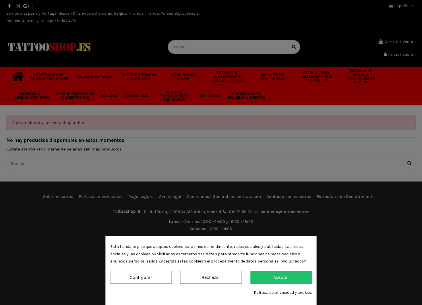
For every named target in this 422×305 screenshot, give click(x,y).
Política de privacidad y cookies (283, 292)
